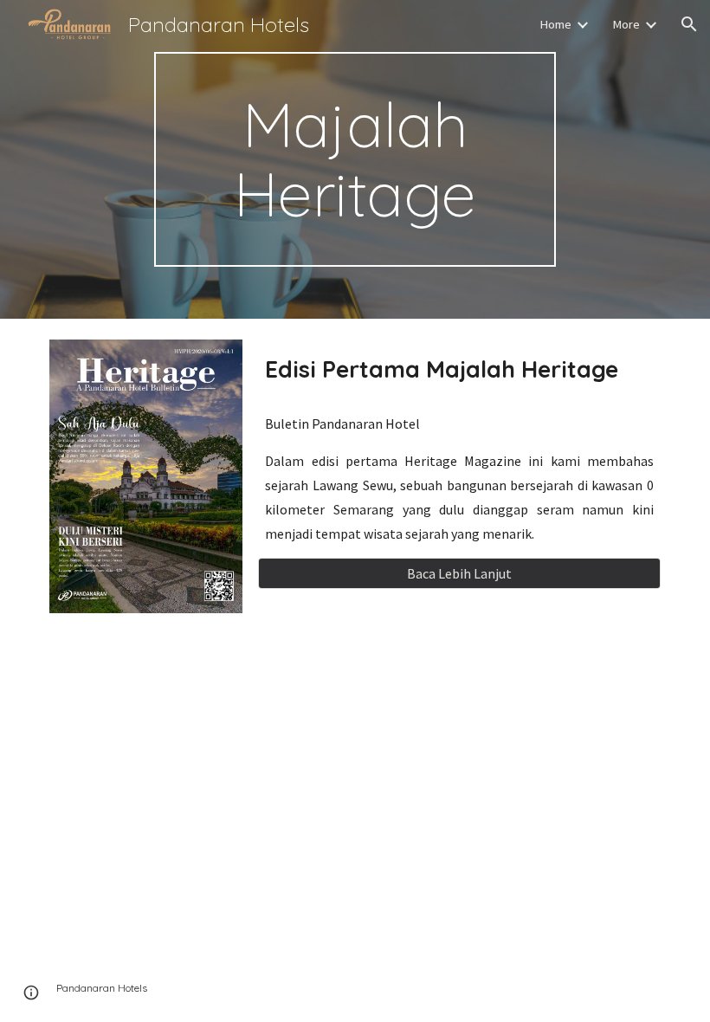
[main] (355, 159)
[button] (689, 24)
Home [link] (555, 24)
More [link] (626, 24)
